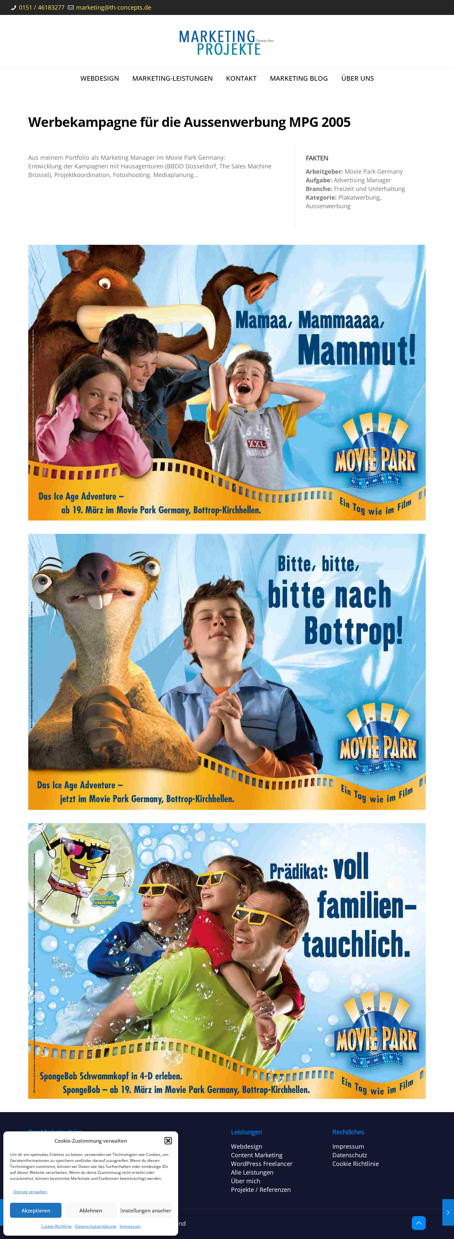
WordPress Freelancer (261, 1164)
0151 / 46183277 (40, 7)
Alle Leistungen (252, 1172)
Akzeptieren (36, 1210)
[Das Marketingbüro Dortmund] (227, 41)
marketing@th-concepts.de (112, 7)
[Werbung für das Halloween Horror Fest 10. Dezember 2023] (448, 1212)
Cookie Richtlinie (355, 1164)
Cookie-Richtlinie (56, 1226)
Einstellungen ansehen (145, 1210)
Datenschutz (349, 1155)
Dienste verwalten (30, 1191)
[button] (168, 1140)
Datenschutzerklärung (95, 1226)
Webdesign (246, 1146)
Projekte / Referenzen (261, 1189)
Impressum (130, 1226)
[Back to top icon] (419, 1223)
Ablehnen (90, 1210)
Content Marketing (257, 1155)
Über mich (245, 1181)
